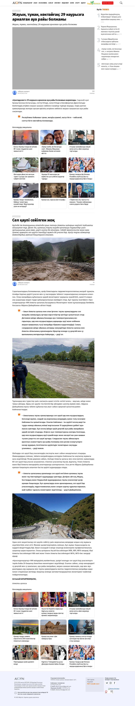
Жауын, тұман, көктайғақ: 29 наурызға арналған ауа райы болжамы (48, 17)
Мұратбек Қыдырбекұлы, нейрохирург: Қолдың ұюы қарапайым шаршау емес (111, 16)
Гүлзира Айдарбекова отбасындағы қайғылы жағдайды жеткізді (109, 41)
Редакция (90, 681)
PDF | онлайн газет (93, 684)
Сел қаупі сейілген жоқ (33, 220)
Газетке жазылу (107, 3)
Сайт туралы (90, 679)
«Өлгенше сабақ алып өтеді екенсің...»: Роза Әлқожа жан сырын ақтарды (111, 66)
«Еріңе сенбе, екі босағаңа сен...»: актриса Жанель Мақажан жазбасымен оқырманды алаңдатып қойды (111, 54)
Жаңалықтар (16, 10)
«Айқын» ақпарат (24, 91)
